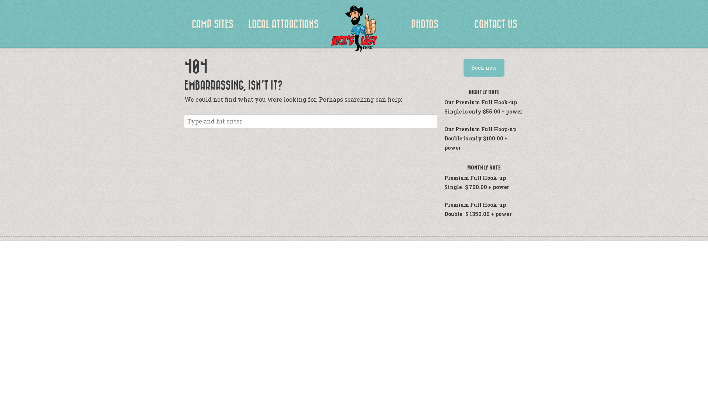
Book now (484, 67)
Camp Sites (212, 24)
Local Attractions (283, 24)
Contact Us (495, 24)
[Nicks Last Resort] (354, 29)
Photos (424, 24)
